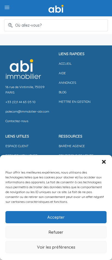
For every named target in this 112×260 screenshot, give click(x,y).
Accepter (56, 217)
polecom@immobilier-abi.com (27, 111)
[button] (104, 162)
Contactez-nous (16, 121)
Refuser (56, 232)
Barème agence (72, 146)
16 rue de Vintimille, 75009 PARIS (25, 89)
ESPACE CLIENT (17, 146)
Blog (63, 92)
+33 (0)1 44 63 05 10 (20, 102)
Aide (62, 73)
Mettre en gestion (75, 102)
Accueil (65, 63)
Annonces (67, 83)
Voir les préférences (56, 247)
